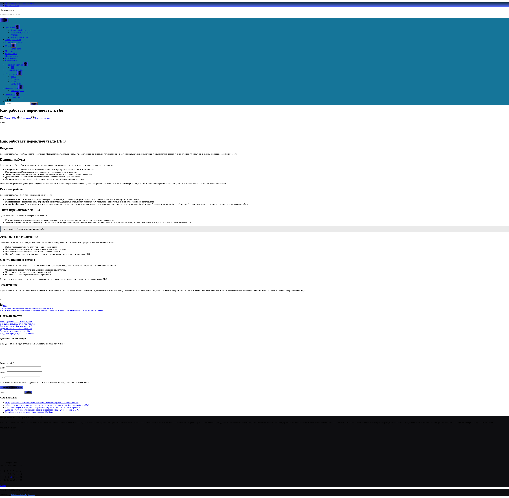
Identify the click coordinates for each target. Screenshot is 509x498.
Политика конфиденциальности (19, 3)
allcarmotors (26, 118)
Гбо (12, 67)
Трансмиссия (11, 74)
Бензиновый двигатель (21, 30)
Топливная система (14, 65)
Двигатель (10, 27)
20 (11, 477)
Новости (9, 51)
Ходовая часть (11, 88)
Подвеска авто (11, 56)
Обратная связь (12, 6)
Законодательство (13, 39)
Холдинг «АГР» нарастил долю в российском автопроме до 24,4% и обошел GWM (42, 410)
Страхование (11, 61)
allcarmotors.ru (7, 10)
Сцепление (16, 84)
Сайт (2, 377)
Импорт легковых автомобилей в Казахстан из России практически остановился (41, 403)
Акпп (13, 77)
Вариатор (15, 79)
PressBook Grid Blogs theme (23, 494)
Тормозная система (14, 70)
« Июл (3, 485)
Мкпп (13, 81)
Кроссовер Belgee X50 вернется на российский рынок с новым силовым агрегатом (42, 407)
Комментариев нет (42, 118)
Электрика (10, 95)
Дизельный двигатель (20, 32)
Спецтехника (11, 58)
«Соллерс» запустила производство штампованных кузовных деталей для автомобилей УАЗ (47, 405)
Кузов (8, 46)
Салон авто (16, 49)
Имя (2, 368)
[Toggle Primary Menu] (4, 20)
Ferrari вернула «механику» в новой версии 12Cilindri (29, 412)
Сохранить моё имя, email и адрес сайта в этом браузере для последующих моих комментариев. (46, 382)
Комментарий (7, 363)
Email (3, 373)
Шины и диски (17, 90)
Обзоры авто (11, 53)
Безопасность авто (13, 42)
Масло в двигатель (19, 37)
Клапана (14, 35)
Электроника (17, 97)
